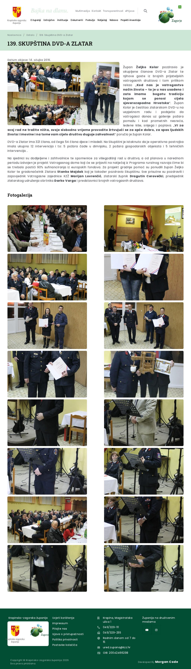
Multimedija (83, 11)
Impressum (60, 623)
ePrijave (129, 11)
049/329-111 (111, 627)
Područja (90, 20)
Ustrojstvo (48, 20)
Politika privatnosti (65, 639)
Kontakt (96, 11)
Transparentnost (113, 11)
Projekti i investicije (130, 20)
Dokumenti (77, 20)
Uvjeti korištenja (63, 618)
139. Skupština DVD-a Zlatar (56, 35)
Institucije (62, 20)
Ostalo (30, 35)
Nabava (114, 20)
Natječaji (102, 20)
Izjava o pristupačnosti (68, 634)
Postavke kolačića (64, 645)
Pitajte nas (59, 629)
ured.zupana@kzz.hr (117, 647)
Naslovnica (14, 35)
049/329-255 (112, 632)
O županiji (35, 20)
